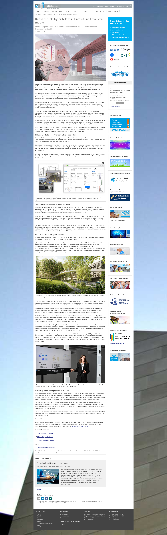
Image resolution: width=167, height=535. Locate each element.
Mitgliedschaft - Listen (60, 11)
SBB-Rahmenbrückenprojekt (45, 433)
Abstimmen (120, 103)
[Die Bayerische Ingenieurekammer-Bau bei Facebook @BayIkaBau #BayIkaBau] (112, 55)
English (39, 525)
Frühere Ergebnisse (115, 106)
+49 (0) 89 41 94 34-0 (117, 514)
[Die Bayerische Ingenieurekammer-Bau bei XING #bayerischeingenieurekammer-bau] (125, 55)
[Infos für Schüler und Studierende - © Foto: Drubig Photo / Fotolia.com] (120, 285)
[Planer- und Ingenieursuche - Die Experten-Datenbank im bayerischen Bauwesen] (120, 268)
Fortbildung (100, 11)
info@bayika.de (115, 518)
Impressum (65, 514)
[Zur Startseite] (48, 5)
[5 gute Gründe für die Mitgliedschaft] (120, 29)
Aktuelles (39, 516)
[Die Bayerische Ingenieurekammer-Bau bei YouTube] (114, 59)
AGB (63, 518)
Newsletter (100, 6)
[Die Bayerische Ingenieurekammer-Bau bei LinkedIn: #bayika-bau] (114, 49)
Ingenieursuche (87, 11)
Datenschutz (63, 502)
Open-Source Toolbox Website (45, 440)
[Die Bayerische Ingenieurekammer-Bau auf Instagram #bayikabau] (125, 49)
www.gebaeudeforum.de (117, 343)
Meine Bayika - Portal (122, 6)
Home (39, 11)
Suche (39, 521)
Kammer (46, 11)
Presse (93, 6)
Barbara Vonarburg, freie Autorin (46, 447)
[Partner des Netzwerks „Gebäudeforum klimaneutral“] (120, 337)
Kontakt (106, 6)
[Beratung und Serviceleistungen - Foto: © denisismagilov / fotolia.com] (120, 251)
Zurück (39, 489)
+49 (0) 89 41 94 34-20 (117, 516)
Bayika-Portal (113, 11)
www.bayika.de (115, 519)
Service (75, 11)
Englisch (112, 6)
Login (63, 524)
